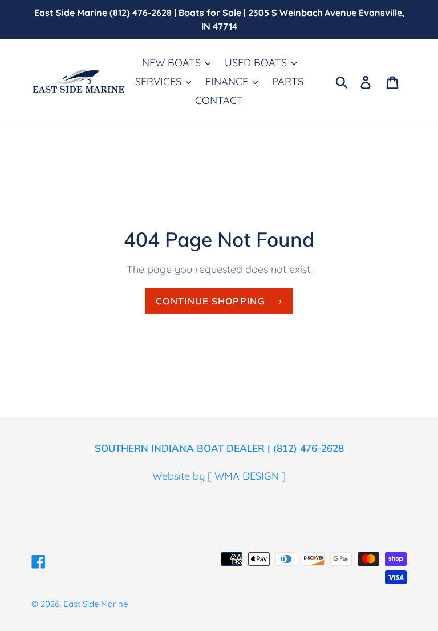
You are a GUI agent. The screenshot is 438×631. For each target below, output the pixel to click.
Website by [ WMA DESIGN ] (219, 476)
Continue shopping (210, 301)
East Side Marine (95, 603)
